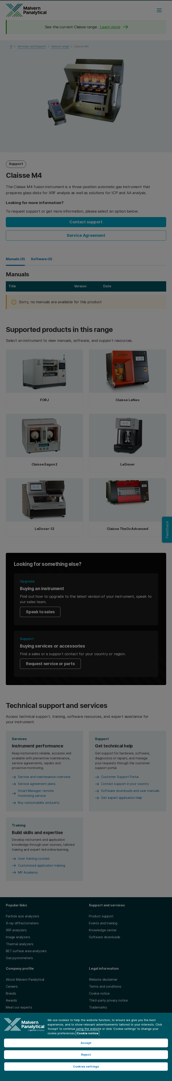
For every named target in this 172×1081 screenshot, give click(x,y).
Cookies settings (86, 1066)
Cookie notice (87, 1033)
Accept (86, 1043)
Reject (86, 1054)
